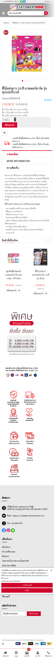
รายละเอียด (12, 154)
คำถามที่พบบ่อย (8, 551)
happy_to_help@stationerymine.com (28, 515)
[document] (27, 581)
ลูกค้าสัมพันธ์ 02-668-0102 (12, 1)
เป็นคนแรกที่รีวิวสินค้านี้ (11, 98)
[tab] (27, 154)
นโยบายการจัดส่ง (9, 565)
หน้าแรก (6, 23)
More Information (18, 160)
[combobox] (25, 13)
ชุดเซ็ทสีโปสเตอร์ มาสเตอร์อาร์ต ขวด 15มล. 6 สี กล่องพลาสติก (13, 275)
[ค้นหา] (46, 13)
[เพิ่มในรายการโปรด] (4, 132)
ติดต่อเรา (5, 556)
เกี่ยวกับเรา (47, 1)
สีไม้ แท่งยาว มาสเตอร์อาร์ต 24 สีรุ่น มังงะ (40, 275)
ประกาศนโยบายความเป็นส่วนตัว (10, 581)
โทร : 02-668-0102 (14, 523)
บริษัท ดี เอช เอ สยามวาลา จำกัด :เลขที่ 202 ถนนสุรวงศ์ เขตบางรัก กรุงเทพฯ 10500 (27, 507)
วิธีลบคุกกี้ (6, 596)
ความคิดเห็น (13, 167)
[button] (22, 80)
